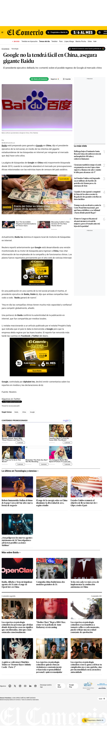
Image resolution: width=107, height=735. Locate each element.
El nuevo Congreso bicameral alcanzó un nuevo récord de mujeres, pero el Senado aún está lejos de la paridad (87, 222)
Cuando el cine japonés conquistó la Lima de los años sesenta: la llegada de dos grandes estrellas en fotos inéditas (87, 195)
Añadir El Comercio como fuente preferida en (86, 48)
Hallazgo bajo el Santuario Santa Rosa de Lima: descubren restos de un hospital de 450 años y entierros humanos (87, 155)
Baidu (4, 145)
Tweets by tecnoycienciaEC (11, 405)
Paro (61, 41)
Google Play (71, 686)
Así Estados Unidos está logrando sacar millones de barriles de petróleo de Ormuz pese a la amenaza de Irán (87, 182)
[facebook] (10, 686)
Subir (100, 699)
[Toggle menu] (2, 32)
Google (39, 145)
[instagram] (20, 686)
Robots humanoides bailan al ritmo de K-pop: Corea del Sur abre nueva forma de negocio (17, 503)
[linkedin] (30, 686)
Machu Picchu (81, 41)
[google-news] (35, 686)
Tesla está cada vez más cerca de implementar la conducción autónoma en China (85, 584)
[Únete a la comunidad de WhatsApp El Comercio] (39, 79)
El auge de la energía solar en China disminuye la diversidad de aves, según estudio (51, 503)
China (24, 412)
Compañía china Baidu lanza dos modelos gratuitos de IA (50, 583)
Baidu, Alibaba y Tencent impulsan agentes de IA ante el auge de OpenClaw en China (17, 584)
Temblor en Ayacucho (30, 41)
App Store (59, 686)
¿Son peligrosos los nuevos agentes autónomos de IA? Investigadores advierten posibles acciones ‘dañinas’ (17, 541)
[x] (15, 686)
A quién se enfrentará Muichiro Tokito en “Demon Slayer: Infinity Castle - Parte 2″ (16, 664)
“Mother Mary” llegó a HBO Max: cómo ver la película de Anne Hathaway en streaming (51, 625)
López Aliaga (69, 41)
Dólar (90, 41)
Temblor (54, 41)
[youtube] (25, 686)
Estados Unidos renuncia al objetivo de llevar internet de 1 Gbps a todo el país (84, 503)
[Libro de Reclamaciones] (102, 685)
